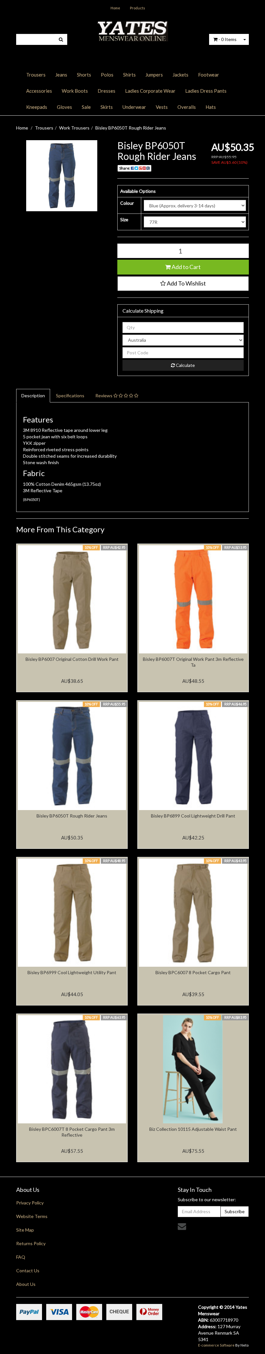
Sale (86, 107)
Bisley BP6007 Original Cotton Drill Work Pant (72, 659)
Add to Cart (186, 266)
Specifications (70, 395)
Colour (127, 203)
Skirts (107, 107)
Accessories (39, 91)
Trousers (36, 75)
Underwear (134, 107)
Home (115, 8)
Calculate (185, 365)
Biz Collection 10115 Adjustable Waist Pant (193, 1129)
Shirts (129, 75)
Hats (211, 107)
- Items (227, 39)
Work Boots (75, 91)
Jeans (61, 75)
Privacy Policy (30, 1202)
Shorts (84, 75)
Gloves (64, 107)
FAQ (20, 1257)
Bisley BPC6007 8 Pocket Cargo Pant (193, 972)
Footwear (208, 75)
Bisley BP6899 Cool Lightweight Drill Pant (193, 815)
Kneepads (36, 107)
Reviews (104, 395)
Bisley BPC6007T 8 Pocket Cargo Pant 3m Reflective (72, 1132)
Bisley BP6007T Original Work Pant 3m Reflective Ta (193, 662)
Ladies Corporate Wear (150, 91)
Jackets (180, 75)
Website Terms (32, 1216)
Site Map (25, 1230)
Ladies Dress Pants (206, 91)
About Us (26, 1284)
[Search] (61, 39)
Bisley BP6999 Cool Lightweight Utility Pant (71, 972)
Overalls (186, 107)
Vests (162, 107)
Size (124, 219)
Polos (107, 75)
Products (137, 8)
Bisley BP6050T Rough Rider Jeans (130, 127)
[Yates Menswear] (132, 30)
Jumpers (154, 75)
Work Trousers (74, 127)
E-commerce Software (216, 1345)
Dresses (106, 91)
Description (33, 395)
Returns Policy (31, 1243)
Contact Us (27, 1270)
